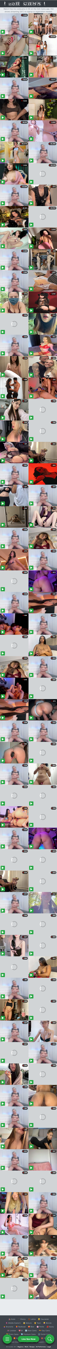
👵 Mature (27, 1323)
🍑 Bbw (31, 1327)
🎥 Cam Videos (14, 1342)
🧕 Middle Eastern (13, 1323)
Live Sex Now (29, 1339)
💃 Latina (32, 1319)
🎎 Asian (11, 1319)
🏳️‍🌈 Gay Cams (44, 1330)
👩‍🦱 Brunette (8, 1327)
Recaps (32, 1347)
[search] (49, 1339)
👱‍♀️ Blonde (47, 1323)
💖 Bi (21, 1330)
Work (26, 1347)
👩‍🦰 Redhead (21, 1327)
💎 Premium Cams (28, 1334)
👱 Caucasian (43, 1319)
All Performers (41, 1347)
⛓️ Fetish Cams (44, 1334)
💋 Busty (50, 1327)
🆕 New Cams (31, 1330)
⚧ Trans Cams (12, 1334)
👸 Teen (37, 1323)
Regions (20, 1347)
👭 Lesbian (11, 1330)
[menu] (7, 1339)
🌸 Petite (40, 1327)
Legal (49, 1347)
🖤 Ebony (22, 1319)
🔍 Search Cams (42, 1342)
